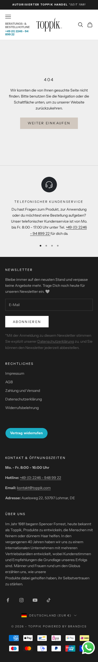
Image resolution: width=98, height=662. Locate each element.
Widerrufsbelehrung (22, 407)
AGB (9, 382)
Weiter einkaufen (49, 123)
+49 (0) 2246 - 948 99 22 (40, 477)
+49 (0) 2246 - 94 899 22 (16, 32)
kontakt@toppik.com (34, 487)
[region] (49, 206)
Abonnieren (27, 322)
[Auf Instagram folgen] (21, 600)
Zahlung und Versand (22, 390)
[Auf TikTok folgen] (48, 600)
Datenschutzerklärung (55, 341)
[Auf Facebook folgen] (7, 600)
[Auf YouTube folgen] (35, 600)
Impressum (14, 373)
